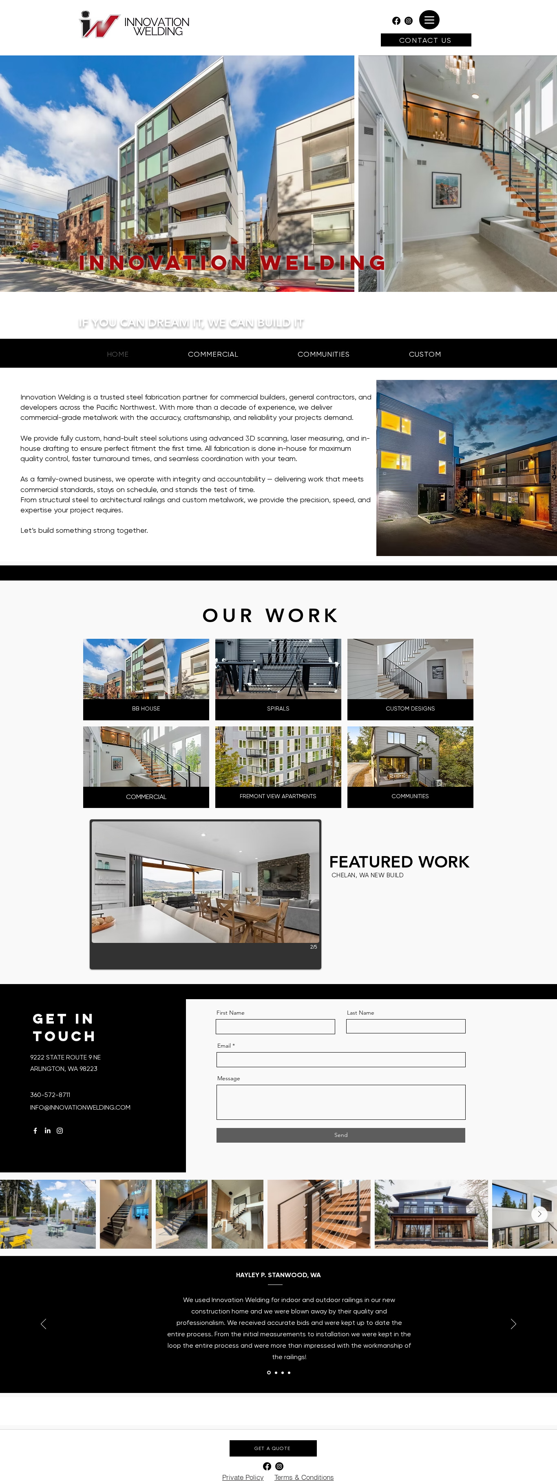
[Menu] (429, 19)
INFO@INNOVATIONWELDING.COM (80, 1107)
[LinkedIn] (47, 1131)
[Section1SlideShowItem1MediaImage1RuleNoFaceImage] (268, 1372)
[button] (205, 894)
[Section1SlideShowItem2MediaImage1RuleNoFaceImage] (275, 1373)
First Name (231, 1012)
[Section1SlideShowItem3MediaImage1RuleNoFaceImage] (282, 1372)
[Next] (513, 1324)
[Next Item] (539, 1214)
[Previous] (43, 1324)
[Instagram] (408, 21)
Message (228, 1078)
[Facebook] (396, 21)
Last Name (360, 1012)
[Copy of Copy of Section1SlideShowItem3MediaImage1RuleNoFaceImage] (289, 1372)
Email (224, 1045)
